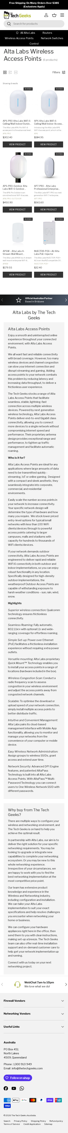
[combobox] (34, 23)
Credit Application (32, 1124)
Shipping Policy (38, 1121)
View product (17, 144)
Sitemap (48, 1124)
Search (7, 1121)
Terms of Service (12, 1124)
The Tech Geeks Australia (23, 1115)
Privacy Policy (20, 1121)
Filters (56, 72)
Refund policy (56, 1121)
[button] (54, 15)
